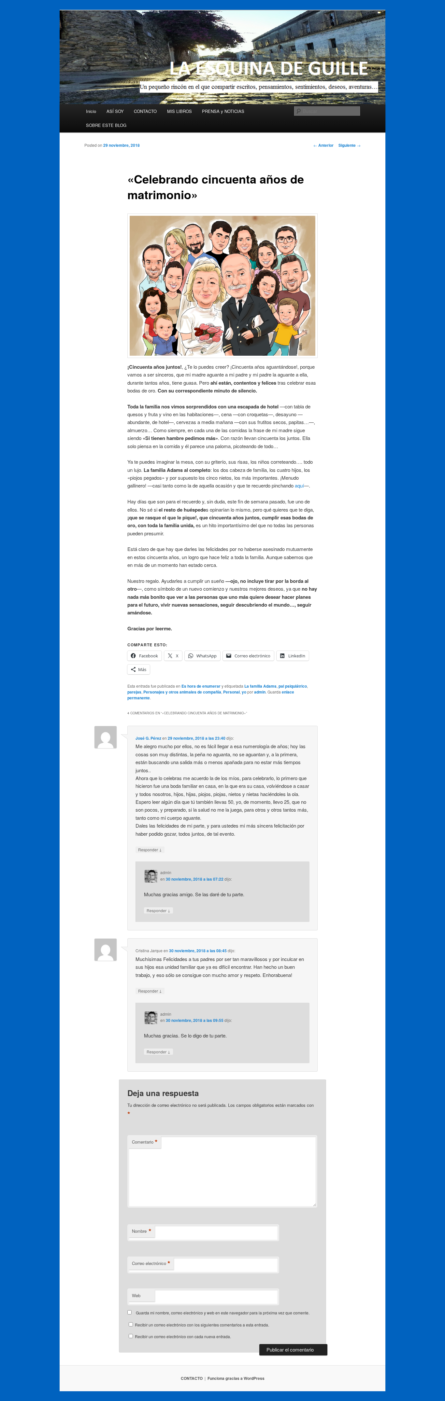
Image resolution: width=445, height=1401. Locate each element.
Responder (150, 849)
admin (260, 692)
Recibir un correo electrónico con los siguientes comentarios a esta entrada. (202, 1324)
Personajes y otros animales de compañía (182, 692)
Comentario (145, 1142)
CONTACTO (145, 111)
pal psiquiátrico (293, 686)
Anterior (323, 145)
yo (244, 692)
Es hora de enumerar (201, 686)
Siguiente (349, 145)
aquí (299, 485)
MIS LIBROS (179, 111)
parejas (134, 692)
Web (136, 1295)
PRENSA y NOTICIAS (223, 111)
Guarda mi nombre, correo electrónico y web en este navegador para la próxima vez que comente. (222, 1312)
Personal (231, 692)
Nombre (141, 1231)
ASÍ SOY (115, 111)
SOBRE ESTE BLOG (106, 125)
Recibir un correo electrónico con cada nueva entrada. (183, 1336)
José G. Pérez (148, 738)
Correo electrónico (151, 1263)
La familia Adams (260, 686)
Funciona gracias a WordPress (236, 1378)
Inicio (91, 111)
